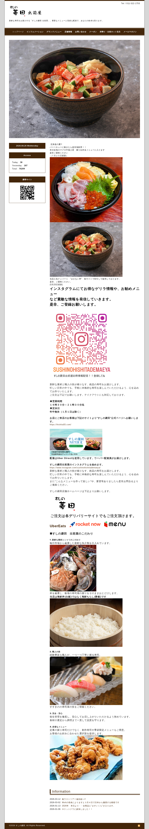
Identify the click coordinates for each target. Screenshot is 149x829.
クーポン (93, 32)
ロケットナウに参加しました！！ (77, 809)
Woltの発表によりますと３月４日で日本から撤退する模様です (90, 802)
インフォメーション (35, 32)
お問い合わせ (80, 32)
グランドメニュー (54, 32)
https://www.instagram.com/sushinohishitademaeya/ (75, 468)
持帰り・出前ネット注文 (110, 32)
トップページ (18, 32)
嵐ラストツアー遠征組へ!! (74, 799)
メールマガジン (130, 32)
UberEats (58, 526)
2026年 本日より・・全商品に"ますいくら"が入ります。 (88, 806)
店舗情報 (68, 32)
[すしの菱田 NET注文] (76, 456)
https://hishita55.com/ (60, 424)
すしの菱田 (20, 825)
